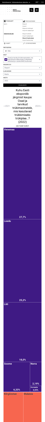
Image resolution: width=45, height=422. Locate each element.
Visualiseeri (22, 85)
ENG (42, 2)
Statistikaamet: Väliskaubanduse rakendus (15, 2)
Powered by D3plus (22, 294)
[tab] (12, 21)
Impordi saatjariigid (28, 30)
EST (37, 2)
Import (24, 26)
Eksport (24, 24)
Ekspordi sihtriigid (27, 28)
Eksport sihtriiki (26, 34)
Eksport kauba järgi (28, 38)
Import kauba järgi (27, 40)
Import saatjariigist (27, 36)
